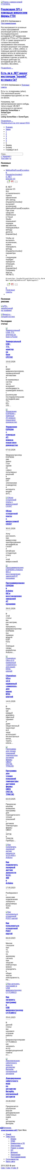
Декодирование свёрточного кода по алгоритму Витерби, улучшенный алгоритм (13, 1087)
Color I (3, 1168)
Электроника (16, 1146)
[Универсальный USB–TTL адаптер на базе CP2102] (13, 337)
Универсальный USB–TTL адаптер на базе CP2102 (13, 349)
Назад (8, 129)
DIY (12, 1150)
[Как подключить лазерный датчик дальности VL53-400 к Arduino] (11, 858)
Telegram (6, 156)
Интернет (14, 1152)
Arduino (13, 1139)
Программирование (8, 23)
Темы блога (10, 1136)
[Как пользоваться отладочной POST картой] (12, 918)
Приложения (15, 1155)
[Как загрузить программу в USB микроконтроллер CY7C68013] (13, 992)
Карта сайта (10, 1161)
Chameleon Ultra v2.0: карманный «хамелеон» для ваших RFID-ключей (11, 686)
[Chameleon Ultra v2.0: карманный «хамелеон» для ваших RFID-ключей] (11, 671)
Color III (15, 1168)
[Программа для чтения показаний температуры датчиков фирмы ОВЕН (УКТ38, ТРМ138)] (12, 766)
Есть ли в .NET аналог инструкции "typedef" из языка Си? (14, 76)
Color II (9, 1168)
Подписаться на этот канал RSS (15, 123)
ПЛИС (13, 1141)
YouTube (5, 158)
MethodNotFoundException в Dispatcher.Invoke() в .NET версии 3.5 (17, 174)
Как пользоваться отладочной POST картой (12, 928)
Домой (8, 1134)
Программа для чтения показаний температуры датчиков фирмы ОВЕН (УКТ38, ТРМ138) (12, 782)
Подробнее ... (7, 68)
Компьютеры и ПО (18, 1143)
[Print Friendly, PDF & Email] (12, 183)
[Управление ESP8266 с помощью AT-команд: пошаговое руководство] (11, 422)
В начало (9, 127)
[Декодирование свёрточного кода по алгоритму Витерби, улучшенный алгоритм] (13, 1074)
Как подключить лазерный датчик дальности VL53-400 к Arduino (12, 872)
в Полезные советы (10, 290)
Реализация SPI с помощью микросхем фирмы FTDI (14, 13)
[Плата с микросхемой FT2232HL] (15, 4)
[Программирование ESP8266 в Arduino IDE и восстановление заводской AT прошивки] (15, 578)
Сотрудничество (12, 1159)
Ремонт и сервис (17, 1148)
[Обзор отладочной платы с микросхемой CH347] (12, 506)
